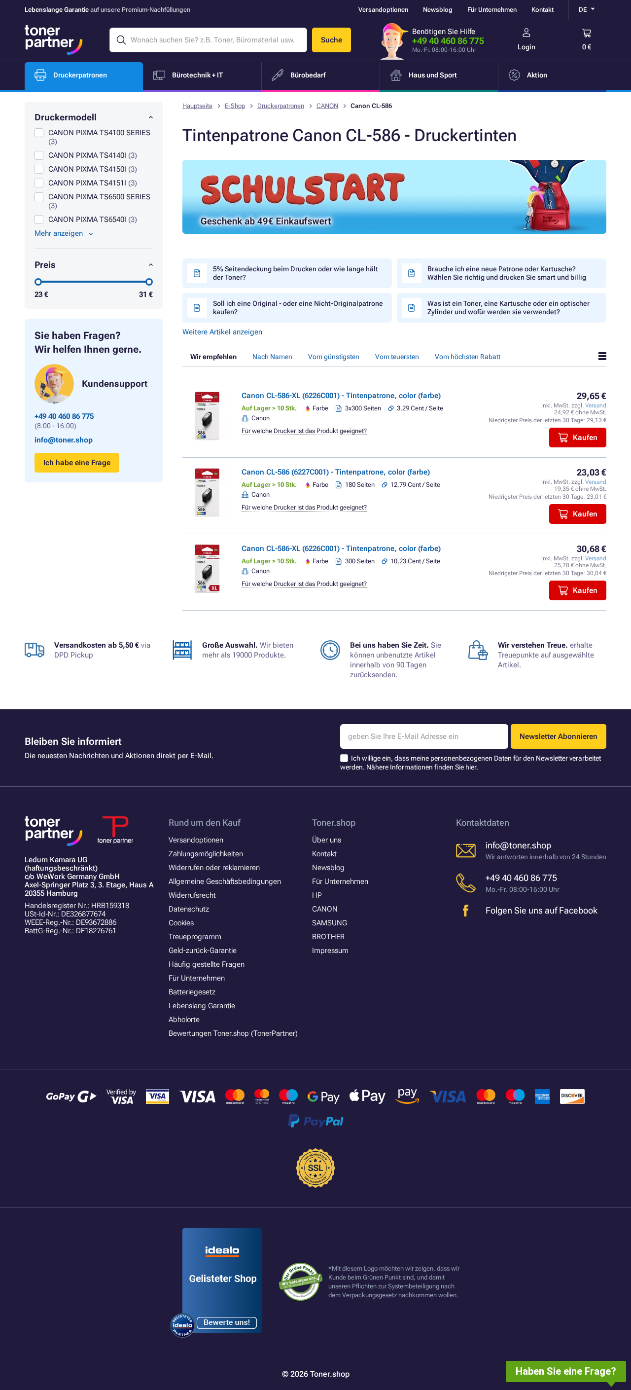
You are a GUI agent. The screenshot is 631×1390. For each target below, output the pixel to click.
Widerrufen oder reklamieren (214, 867)
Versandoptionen (383, 9)
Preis (45, 264)
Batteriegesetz (192, 992)
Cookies (181, 922)
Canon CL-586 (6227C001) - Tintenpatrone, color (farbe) (336, 472)
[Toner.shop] (54, 40)
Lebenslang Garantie (202, 1005)
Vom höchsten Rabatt (467, 357)
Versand (595, 405)
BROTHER (328, 936)
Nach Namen (272, 357)
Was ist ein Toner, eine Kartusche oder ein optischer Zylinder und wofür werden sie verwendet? (508, 307)
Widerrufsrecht (192, 895)
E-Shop (235, 106)
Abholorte (184, 1019)
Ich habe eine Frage (76, 462)
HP (317, 895)
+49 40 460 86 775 (448, 41)
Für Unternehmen (492, 9)
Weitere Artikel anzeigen (222, 332)
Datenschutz (189, 909)
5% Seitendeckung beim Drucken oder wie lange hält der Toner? (295, 273)
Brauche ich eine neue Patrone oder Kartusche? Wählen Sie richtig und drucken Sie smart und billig (506, 273)
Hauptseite (197, 106)
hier (470, 767)
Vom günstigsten (333, 357)
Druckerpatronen (280, 106)
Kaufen (585, 437)
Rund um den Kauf (204, 822)
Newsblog (438, 9)
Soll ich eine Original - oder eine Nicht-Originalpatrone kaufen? (298, 307)
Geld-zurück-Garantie (203, 950)
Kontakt (542, 9)
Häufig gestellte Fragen (207, 964)
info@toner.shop (64, 440)
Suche (331, 40)
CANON (327, 106)
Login (526, 47)
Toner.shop (333, 822)
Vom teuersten (397, 357)
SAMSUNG (329, 922)
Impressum (330, 950)
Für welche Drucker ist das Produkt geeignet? (304, 431)
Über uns (326, 840)
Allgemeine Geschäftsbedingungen (225, 881)
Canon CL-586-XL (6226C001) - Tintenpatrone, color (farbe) (341, 395)
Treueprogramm (195, 936)
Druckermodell (66, 117)
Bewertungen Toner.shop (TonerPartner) (233, 1033)
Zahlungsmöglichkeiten (206, 853)
